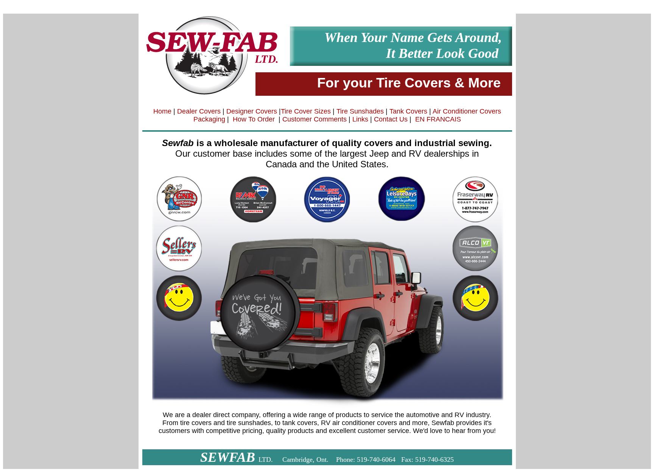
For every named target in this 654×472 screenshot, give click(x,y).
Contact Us (391, 119)
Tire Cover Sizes (306, 111)
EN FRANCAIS (438, 119)
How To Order (254, 119)
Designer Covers (251, 111)
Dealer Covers (199, 111)
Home (162, 111)
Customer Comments (313, 119)
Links (360, 119)
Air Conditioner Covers (466, 111)
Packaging (209, 119)
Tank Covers (408, 111)
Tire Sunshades (360, 111)
